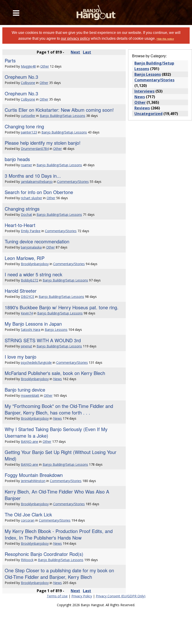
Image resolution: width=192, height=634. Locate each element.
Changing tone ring (24, 126)
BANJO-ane (29, 441)
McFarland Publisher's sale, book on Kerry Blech (55, 373)
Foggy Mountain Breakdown (34, 475)
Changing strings (22, 208)
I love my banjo (20, 356)
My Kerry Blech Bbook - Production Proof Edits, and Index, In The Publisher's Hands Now (59, 534)
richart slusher (31, 198)
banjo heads (17, 159)
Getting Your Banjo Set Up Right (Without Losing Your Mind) (60, 455)
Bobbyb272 (29, 280)
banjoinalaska (31, 247)
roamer (26, 165)
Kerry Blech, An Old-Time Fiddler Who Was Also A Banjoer (57, 494)
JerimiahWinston (33, 481)
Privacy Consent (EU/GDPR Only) (120, 596)
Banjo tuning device (25, 389)
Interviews (144, 91)
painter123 (29, 132)
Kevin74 (27, 313)
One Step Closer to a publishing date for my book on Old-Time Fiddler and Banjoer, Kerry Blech (59, 573)
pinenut (26, 346)
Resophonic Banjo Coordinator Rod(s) (44, 554)
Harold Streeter (21, 290)
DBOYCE (27, 296)
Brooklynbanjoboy (35, 264)
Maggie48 (28, 66)
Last (87, 52)
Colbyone (28, 82)
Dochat (26, 214)
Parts (10, 60)
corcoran (27, 520)
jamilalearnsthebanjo (37, 181)
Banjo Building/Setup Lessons (62, 115)
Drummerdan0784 (35, 148)
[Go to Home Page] (96, 12)
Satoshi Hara (30, 329)
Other (44, 66)
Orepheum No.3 (21, 76)
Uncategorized (148, 113)
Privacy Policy (81, 596)
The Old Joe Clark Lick (28, 514)
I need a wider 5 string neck (33, 274)
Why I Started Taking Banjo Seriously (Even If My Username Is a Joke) (56, 432)
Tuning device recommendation (37, 241)
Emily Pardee (31, 231)
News (57, 379)
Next (75, 52)
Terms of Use (57, 596)
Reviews (142, 108)
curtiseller (28, 115)
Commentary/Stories (73, 181)
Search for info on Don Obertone (39, 192)
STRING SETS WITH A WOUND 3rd (43, 340)
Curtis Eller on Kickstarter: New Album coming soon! (59, 109)
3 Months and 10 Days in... (33, 175)
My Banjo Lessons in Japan (33, 323)
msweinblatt (30, 395)
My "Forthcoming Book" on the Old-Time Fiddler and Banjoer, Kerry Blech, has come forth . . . (59, 409)
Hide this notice (165, 38)
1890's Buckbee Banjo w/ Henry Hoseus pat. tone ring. (61, 307)
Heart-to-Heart (20, 225)
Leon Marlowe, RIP (24, 258)
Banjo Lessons (56, 329)
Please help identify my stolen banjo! (43, 142)
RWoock (27, 560)
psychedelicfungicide (36, 362)
